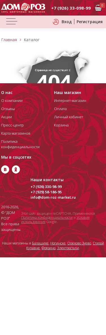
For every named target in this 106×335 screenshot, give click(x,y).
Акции (6, 116)
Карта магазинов (16, 133)
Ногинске (58, 243)
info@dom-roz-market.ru (53, 197)
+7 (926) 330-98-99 (46, 186)
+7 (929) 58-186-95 (46, 191)
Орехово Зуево (79, 243)
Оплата (60, 108)
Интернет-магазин (70, 100)
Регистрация (90, 21)
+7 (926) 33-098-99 (71, 7)
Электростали (68, 248)
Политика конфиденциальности (47, 217)
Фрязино (48, 248)
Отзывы (8, 108)
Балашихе (40, 243)
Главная (9, 39)
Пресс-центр (12, 125)
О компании (12, 100)
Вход (67, 21)
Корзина (61, 125)
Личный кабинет (68, 116)
